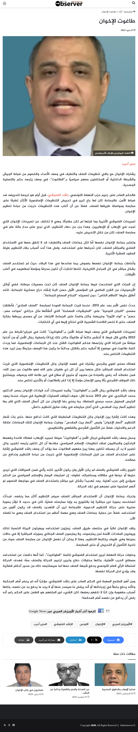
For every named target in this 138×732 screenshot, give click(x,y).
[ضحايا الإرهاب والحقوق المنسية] (115, 674)
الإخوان (99, 624)
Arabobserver (126, 726)
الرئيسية (128, 12)
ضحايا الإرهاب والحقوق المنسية (118, 689)
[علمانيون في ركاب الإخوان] (23, 675)
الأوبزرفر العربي (121, 624)
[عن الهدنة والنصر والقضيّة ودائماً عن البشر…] (69, 674)
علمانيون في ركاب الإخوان (29, 690)
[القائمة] (4, 5)
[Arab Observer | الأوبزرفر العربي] (69, 4)
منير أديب (39, 624)
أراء (120, 12)
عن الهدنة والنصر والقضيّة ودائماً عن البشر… (69, 691)
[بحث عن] (133, 5)
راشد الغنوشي (58, 195)
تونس (83, 624)
